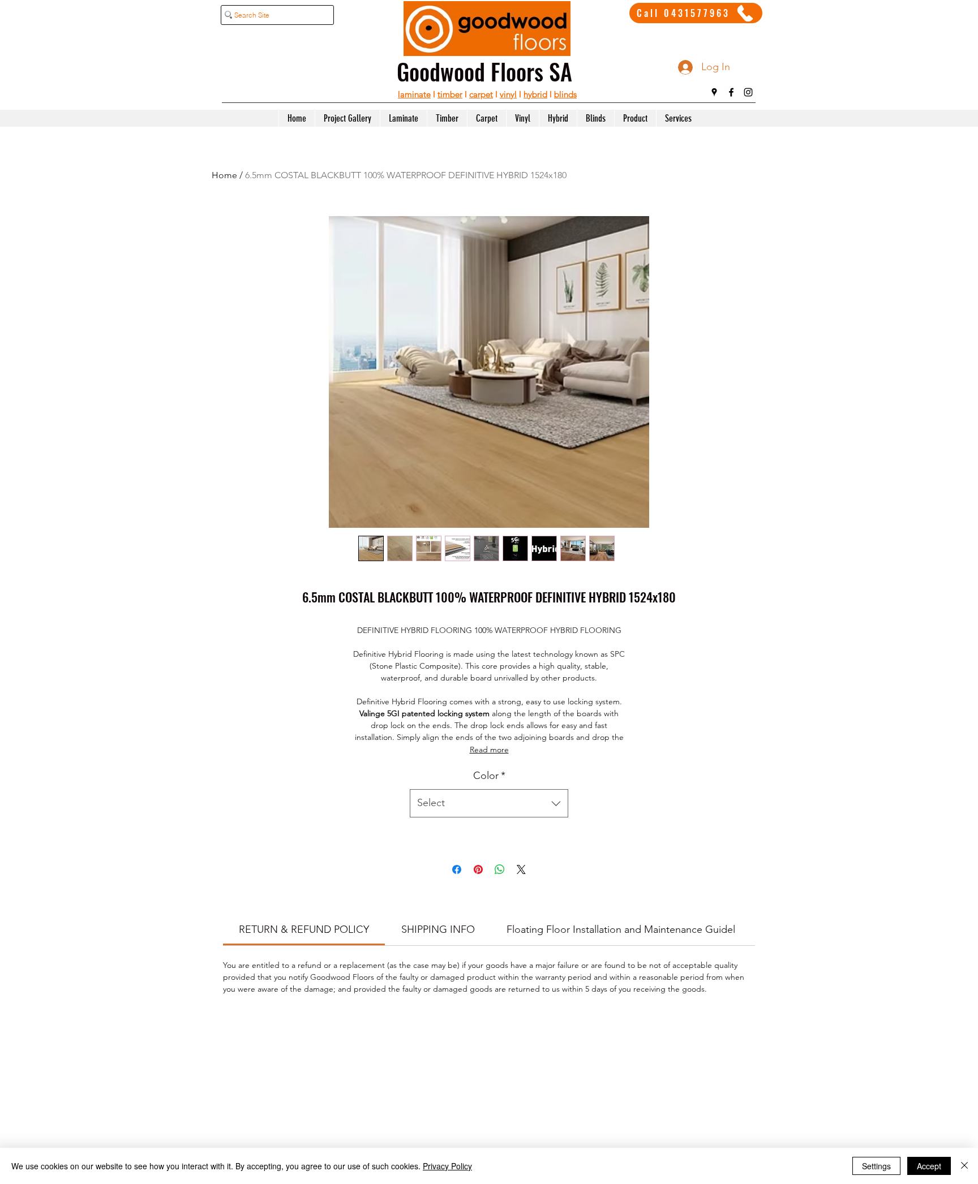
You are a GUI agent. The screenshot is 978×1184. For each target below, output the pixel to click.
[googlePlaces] (714, 92)
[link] (304, 929)
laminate (414, 94)
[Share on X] (521, 869)
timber (449, 94)
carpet (481, 94)
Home (224, 175)
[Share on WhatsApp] (500, 869)
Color (489, 775)
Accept (929, 1166)
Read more (489, 749)
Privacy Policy (447, 1166)
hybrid (535, 94)
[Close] (964, 1166)
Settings (876, 1166)
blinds (565, 94)
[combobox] (489, 803)
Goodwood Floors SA (484, 71)
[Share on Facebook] (457, 869)
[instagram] (748, 92)
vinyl (508, 94)
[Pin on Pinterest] (478, 869)
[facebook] (731, 92)
